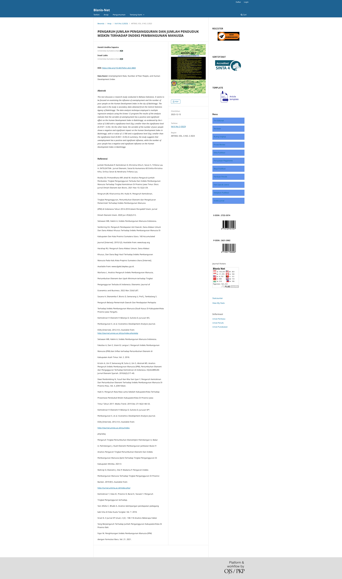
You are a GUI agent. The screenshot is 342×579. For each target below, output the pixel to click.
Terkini (97, 14)
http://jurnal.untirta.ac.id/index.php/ (114, 488)
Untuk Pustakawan (220, 327)
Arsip (106, 14)
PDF (176, 101)
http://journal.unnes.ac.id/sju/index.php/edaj (118, 333)
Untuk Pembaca (218, 319)
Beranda (101, 23)
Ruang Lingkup (220, 136)
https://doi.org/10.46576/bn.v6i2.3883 (119, 68)
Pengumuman (119, 14)
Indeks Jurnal (219, 200)
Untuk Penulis (218, 323)
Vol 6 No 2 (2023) (121, 23)
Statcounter (217, 298)
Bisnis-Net (102, 10)
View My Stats (218, 303)
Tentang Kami (136, 14)
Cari (244, 14)
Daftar (238, 2)
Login (246, 2)
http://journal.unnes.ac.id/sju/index (113, 428)
